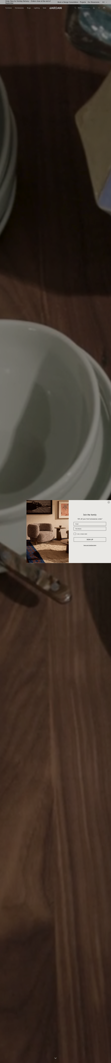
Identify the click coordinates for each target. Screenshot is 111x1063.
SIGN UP (90, 540)
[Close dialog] (109, 502)
